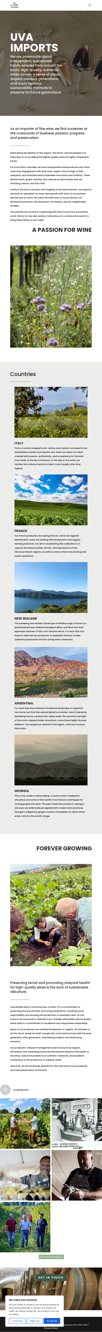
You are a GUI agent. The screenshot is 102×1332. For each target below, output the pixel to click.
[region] (34, 1311)
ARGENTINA (23, 703)
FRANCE (20, 531)
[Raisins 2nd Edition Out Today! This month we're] (77, 1175)
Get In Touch (51, 1277)
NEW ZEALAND (25, 618)
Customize (17, 1321)
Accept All (52, 1321)
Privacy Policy (51, 1328)
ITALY (18, 443)
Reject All (34, 1321)
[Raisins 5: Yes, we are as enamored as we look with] (25, 1123)
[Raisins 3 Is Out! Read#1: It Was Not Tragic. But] (25, 1175)
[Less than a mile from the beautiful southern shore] (25, 1227)
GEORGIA (21, 791)
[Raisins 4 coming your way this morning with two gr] (77, 1123)
